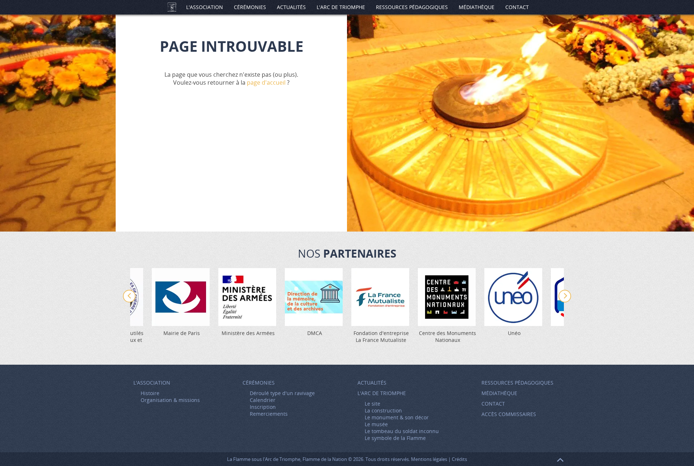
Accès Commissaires (508, 414)
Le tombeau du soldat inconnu (402, 431)
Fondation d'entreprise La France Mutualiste (381, 336)
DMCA (314, 333)
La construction (383, 410)
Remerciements (269, 413)
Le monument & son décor (397, 417)
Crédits (459, 459)
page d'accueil (266, 82)
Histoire (150, 393)
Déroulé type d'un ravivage (282, 393)
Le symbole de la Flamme (395, 438)
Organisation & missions (170, 400)
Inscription (263, 406)
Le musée (376, 424)
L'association (204, 7)
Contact (517, 7)
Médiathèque (476, 7)
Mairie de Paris (181, 333)
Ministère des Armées (248, 333)
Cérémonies (250, 7)
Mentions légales (429, 459)
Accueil (172, 7)
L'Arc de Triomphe (341, 7)
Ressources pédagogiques (412, 7)
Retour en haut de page (560, 460)
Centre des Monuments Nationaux (447, 336)
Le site (372, 403)
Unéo (514, 333)
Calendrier (262, 400)
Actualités (291, 7)
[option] (381, 305)
